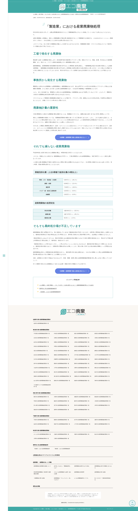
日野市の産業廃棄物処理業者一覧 (81, 367)
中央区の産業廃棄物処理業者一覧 (61, 333)
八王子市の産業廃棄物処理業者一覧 (103, 354)
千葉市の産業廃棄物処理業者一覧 (41, 419)
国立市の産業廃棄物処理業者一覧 (61, 372)
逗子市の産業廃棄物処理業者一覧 (61, 405)
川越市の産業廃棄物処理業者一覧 (61, 434)
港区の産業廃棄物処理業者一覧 (81, 333)
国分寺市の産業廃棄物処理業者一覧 (42, 372)
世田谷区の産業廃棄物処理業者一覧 (103, 342)
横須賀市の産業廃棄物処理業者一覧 (103, 396)
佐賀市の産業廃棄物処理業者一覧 (41, 323)
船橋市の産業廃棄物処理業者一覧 (61, 419)
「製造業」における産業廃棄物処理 (62, 448)
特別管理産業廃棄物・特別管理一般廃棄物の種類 (42, 473)
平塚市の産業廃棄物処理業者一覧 (41, 401)
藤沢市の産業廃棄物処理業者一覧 (81, 401)
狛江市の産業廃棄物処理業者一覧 (102, 372)
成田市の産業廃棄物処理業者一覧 (102, 419)
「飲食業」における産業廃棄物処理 (50, 292)
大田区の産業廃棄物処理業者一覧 (81, 342)
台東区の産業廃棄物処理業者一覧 (61, 337)
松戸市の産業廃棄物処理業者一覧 (81, 419)
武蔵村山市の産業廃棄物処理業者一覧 (82, 376)
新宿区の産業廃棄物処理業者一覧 (102, 333)
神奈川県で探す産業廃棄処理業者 (41, 393)
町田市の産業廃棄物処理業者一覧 (102, 363)
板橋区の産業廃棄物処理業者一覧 (81, 350)
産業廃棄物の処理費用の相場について (42, 466)
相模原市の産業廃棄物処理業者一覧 (82, 396)
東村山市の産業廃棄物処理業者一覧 (103, 367)
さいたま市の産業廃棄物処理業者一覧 (42, 434)
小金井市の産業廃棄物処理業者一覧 (42, 367)
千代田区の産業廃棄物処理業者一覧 (42, 333)
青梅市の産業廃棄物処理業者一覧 (102, 359)
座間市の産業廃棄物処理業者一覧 (61, 409)
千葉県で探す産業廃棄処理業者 (41, 416)
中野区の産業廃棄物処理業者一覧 (61, 346)
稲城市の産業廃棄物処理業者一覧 (81, 380)
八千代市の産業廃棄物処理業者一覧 (82, 424)
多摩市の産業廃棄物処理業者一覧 (102, 376)
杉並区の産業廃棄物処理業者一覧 (81, 346)
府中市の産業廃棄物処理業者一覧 (41, 363)
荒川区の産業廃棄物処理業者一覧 (61, 350)
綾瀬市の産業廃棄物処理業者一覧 (81, 409)
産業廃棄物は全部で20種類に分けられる (103, 467)
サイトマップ (110, 508)
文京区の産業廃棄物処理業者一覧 (41, 337)
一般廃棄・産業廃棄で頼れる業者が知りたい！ (73, 137)
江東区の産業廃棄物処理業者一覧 (102, 337)
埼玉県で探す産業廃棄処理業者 (41, 430)
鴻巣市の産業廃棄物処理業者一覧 (81, 434)
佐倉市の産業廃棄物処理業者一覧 (41, 424)
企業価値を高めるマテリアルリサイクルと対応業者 (46, 455)
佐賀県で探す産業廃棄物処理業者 (41, 319)
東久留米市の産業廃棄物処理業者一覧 (62, 376)
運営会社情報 (36, 486)
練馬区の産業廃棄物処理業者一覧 (102, 350)
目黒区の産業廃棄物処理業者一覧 (61, 342)
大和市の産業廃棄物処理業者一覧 (102, 405)
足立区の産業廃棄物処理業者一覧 (41, 354)
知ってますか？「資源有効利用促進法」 (103, 479)
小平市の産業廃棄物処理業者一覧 (61, 367)
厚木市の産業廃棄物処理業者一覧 (81, 405)
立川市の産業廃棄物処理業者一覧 (41, 359)
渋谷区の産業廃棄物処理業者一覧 (41, 346)
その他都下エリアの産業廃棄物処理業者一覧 (42, 385)
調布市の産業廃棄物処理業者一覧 (81, 363)
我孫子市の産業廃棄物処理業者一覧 (62, 424)
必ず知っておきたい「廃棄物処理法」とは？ (62, 467)
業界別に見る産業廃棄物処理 (48, 288)
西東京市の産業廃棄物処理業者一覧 (62, 380)
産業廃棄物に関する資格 (100, 472)
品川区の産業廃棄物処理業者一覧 (41, 342)
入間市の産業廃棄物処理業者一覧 (41, 438)
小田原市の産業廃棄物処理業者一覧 (103, 401)
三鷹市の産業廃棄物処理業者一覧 (81, 359)
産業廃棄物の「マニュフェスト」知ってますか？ (62, 479)
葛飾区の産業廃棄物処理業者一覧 (61, 354)
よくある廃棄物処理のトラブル (81, 478)
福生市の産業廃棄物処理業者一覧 (81, 372)
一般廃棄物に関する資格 (39, 478)
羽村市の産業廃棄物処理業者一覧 (102, 380)
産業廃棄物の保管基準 (79, 472)
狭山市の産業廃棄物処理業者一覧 (102, 434)
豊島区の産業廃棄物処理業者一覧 (102, 346)
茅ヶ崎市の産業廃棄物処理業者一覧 (42, 405)
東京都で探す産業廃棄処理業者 (41, 329)
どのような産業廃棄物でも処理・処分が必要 (62, 473)
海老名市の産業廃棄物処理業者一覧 (42, 409)
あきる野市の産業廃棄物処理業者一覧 (42, 380)
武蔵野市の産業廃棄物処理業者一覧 (62, 359)
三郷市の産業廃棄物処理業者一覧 (61, 438)
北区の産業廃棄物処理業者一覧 (41, 350)
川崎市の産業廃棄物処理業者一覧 (61, 396)
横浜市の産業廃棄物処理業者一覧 (41, 396)
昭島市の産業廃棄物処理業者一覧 (61, 363)
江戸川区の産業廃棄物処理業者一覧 (82, 354)
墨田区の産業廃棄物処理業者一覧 (81, 337)
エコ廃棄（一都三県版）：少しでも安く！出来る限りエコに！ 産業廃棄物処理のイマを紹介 (73, 0)
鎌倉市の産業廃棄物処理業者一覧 (61, 401)
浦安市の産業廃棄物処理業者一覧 (102, 424)
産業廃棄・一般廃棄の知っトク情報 (42, 462)
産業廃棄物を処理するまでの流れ (81, 466)
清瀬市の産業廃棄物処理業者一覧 (41, 376)
